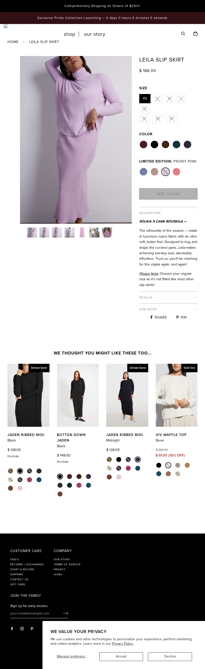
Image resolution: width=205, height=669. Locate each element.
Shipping (16, 574)
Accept (121, 656)
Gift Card (17, 584)
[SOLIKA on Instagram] (22, 629)
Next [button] (123, 140)
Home (13, 42)
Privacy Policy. (123, 644)
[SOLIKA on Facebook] (12, 629)
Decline (170, 656)
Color (145, 134)
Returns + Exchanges (27, 564)
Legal (58, 574)
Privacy (60, 569)
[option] (76, 140)
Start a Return (22, 569)
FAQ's (14, 559)
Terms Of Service (67, 564)
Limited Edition (168, 161)
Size (143, 88)
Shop (69, 34)
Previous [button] (28, 140)
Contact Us (19, 579)
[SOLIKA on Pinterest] (32, 629)
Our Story (95, 34)
